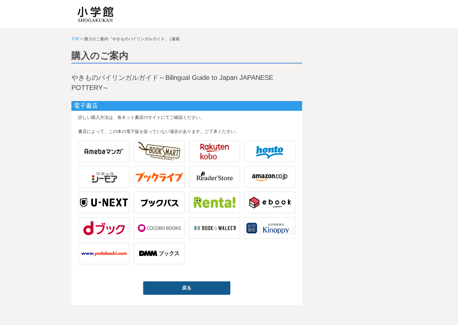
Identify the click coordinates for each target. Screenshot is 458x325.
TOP (75, 39)
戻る (186, 287)
